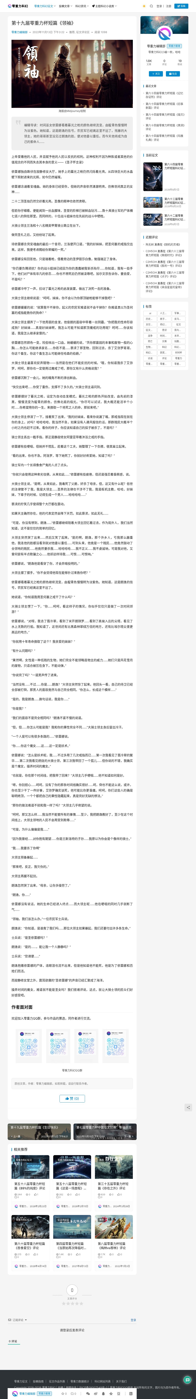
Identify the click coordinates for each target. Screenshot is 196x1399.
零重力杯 (164, 363)
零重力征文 (21, 1381)
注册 (168, 6)
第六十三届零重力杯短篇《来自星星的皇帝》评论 (165, 287)
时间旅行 (164, 335)
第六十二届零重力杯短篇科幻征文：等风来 (173, 219)
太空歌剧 (150, 324)
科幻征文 (179, 347)
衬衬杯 (178, 352)
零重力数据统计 (79, 1381)
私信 (174, 73)
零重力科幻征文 (43, 6)
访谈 (150, 358)
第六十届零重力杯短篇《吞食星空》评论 (29, 1246)
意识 (164, 330)
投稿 (182, 6)
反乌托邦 (179, 319)
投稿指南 (38, 1381)
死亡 (150, 341)
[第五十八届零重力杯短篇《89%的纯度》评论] (30, 1167)
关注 (157, 73)
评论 (164, 358)
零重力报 (150, 363)
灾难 (164, 341)
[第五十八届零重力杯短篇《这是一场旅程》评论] (72, 1167)
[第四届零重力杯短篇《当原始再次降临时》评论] (72, 1227)
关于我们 (121, 1381)
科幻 (164, 347)
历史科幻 (150, 319)
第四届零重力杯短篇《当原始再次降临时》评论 (71, 1246)
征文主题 (150, 330)
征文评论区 (83, 32)
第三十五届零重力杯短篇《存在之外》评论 (113, 1186)
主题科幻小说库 (104, 6)
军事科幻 (179, 313)
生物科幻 (150, 347)
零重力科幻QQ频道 (121, 1387)
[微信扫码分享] (88, 1393)
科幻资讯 (80, 6)
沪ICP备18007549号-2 (93, 1387)
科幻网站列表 (103, 1381)
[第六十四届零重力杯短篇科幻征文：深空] (153, 176)
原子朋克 (164, 319)
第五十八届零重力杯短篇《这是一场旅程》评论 (71, 1186)
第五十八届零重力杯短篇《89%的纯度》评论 (29, 1186)
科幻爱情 (150, 352)
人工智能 (164, 313)
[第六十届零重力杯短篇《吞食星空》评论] (30, 1227)
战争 (150, 335)
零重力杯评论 (179, 363)
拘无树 (150, 244)
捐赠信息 (71, 1387)
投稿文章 (64, 6)
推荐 (72, 32)
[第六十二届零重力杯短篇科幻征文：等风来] (153, 220)
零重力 (178, 358)
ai (150, 313)
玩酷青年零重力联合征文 (179, 341)
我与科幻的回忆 (179, 330)
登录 (159, 6)
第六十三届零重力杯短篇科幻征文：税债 (173, 202)
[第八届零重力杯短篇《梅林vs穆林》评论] (114, 1227)
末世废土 (179, 335)
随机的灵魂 (172, 244)
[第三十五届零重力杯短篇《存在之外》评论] (114, 1167)
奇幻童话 (164, 324)
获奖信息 (164, 352)
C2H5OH (151, 251)
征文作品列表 (57, 1381)
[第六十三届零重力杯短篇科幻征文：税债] (153, 202)
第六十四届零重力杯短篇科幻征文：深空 (173, 168)
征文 (178, 324)
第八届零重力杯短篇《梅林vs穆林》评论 (112, 1246)
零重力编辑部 (19, 32)
